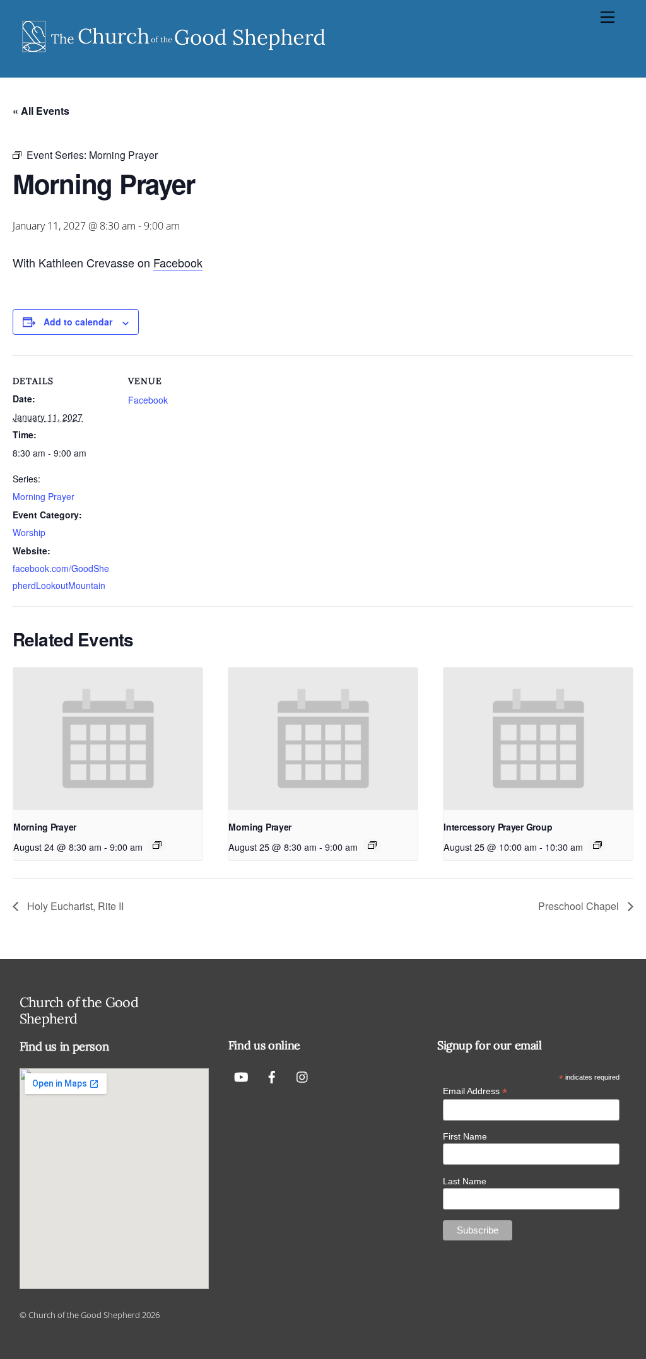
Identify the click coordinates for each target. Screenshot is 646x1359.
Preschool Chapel (579, 906)
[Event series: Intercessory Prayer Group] (597, 845)
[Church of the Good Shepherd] (174, 54)
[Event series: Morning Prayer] (157, 845)
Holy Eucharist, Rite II (74, 906)
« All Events (41, 110)
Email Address (475, 1091)
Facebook (178, 262)
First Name (465, 1136)
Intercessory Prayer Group (497, 826)
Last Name (464, 1181)
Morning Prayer (43, 496)
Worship (29, 532)
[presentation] (108, 739)
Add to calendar (78, 321)
